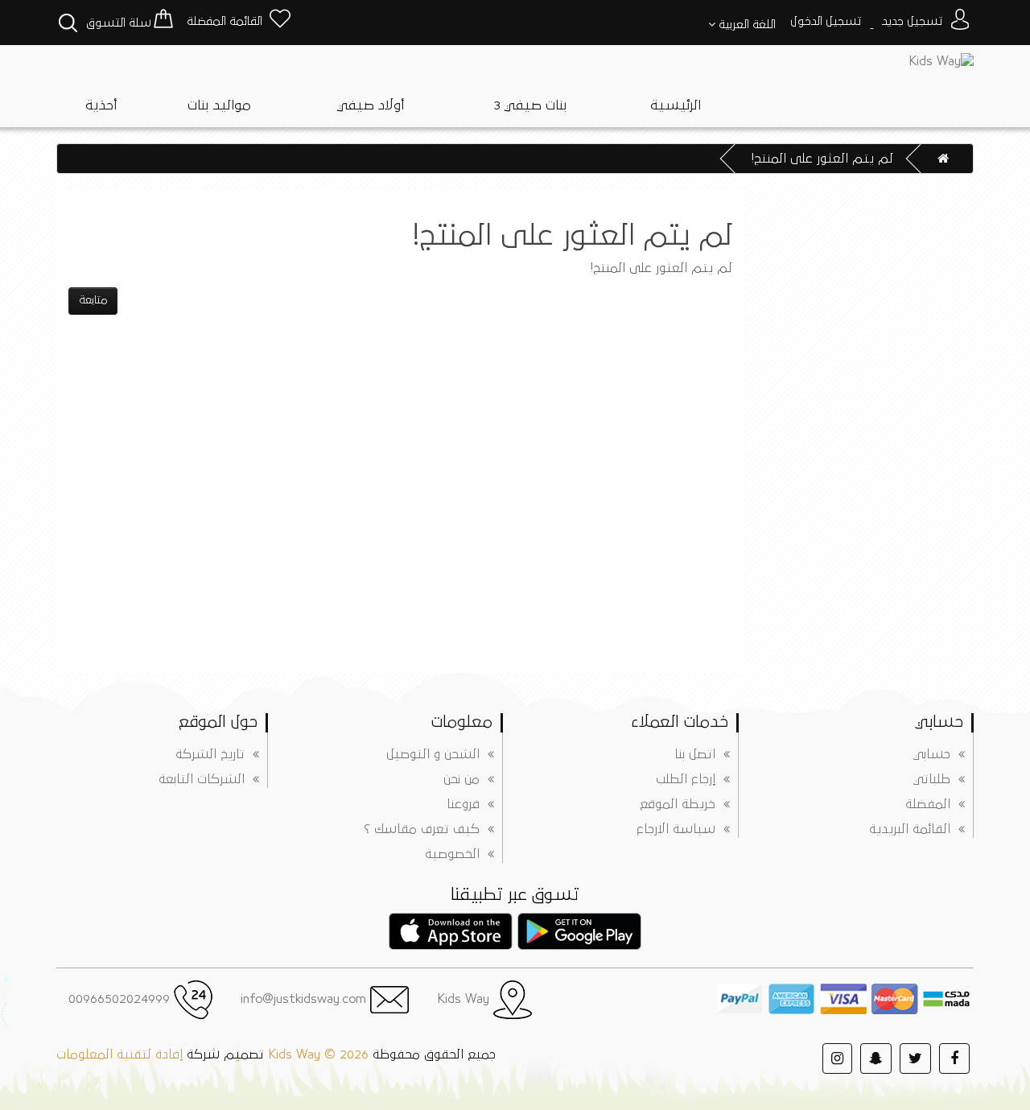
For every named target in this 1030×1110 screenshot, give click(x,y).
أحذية (101, 106)
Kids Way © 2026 (318, 1054)
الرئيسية (675, 106)
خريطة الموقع (677, 804)
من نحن (461, 779)
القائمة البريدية (909, 829)
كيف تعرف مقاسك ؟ (422, 829)
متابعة (93, 300)
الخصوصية (452, 854)
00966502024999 (121, 999)
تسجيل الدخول (826, 21)
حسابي (931, 754)
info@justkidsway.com (305, 999)
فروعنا (463, 804)
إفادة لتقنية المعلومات (119, 1054)
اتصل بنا (694, 754)
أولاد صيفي (370, 106)
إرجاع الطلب (685, 779)
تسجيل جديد (912, 21)
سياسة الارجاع (676, 829)
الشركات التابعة (202, 779)
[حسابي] (959, 21)
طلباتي (931, 779)
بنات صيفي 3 (530, 106)
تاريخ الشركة (210, 754)
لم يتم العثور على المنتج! (822, 158)
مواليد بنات (218, 106)
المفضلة (927, 804)
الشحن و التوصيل (433, 754)
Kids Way (465, 999)
